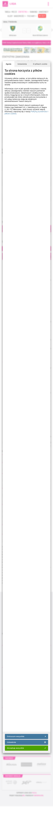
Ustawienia (22, 64)
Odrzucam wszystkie (15, 736)
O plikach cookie (40, 64)
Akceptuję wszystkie (15, 748)
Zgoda (8, 64)
